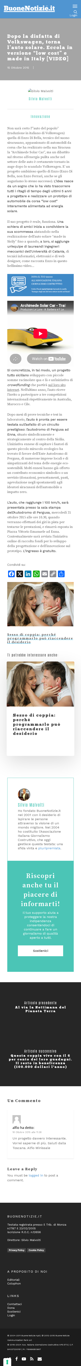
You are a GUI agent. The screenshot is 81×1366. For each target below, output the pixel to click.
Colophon (14, 1283)
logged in (36, 1175)
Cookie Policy (36, 1250)
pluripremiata (49, 848)
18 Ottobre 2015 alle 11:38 (27, 1132)
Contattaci (14, 1304)
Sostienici (40, 951)
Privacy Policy (16, 1250)
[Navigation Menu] (75, 6)
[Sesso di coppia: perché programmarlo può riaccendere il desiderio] (40, 630)
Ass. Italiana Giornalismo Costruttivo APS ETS (45, 1345)
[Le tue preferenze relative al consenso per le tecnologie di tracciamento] (7, 1362)
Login (73, 15)
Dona (11, 1307)
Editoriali (13, 1279)
